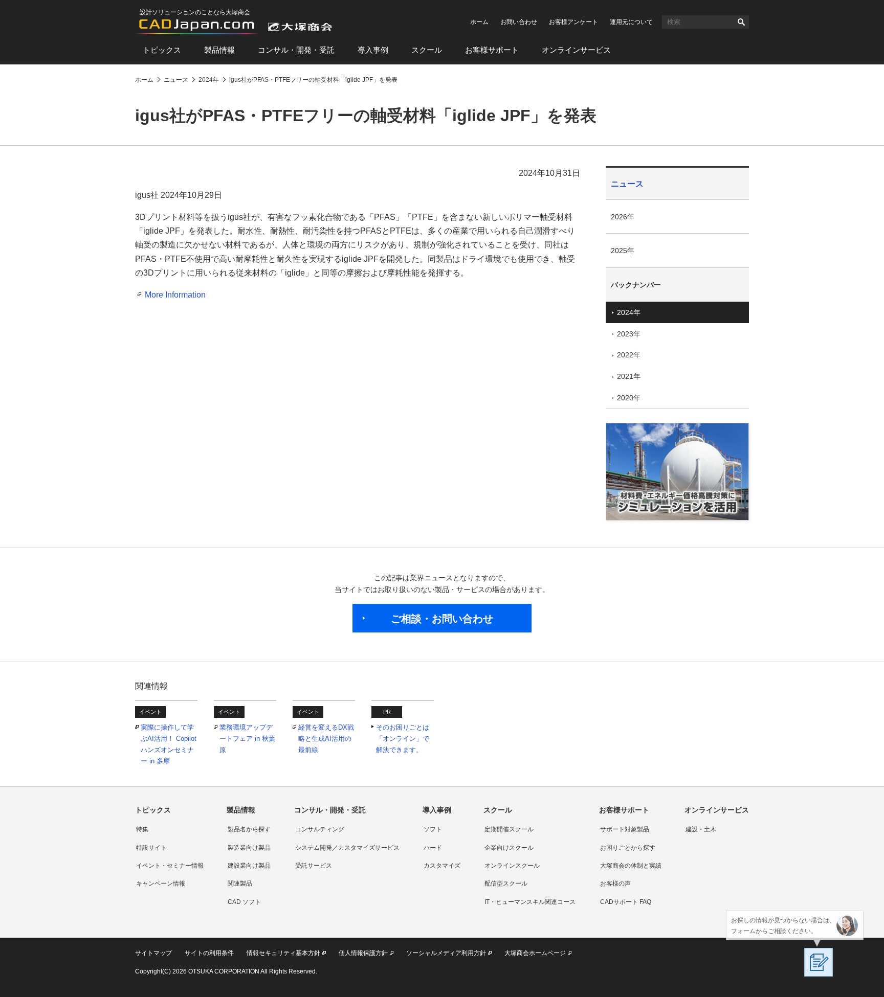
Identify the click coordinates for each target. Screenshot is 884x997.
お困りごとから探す (627, 847)
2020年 (628, 398)
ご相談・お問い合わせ (442, 618)
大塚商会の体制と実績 (630, 865)
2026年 (622, 217)
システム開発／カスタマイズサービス (347, 847)
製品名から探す (249, 829)
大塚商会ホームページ (535, 953)
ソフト (433, 829)
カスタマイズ (442, 865)
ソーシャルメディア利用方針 (446, 953)
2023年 (628, 334)
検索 (741, 22)
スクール (426, 50)
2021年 (628, 376)
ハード (433, 847)
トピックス (162, 50)
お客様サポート (492, 50)
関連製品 (240, 883)
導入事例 (373, 50)
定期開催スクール (509, 829)
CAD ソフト (244, 901)
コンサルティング (319, 829)
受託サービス (313, 865)
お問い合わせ (518, 22)
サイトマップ (153, 953)
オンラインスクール (512, 865)
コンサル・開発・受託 (296, 50)
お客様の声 (615, 883)
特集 (142, 829)
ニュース (627, 183)
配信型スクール (505, 883)
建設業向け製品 (249, 865)
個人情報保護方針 (363, 953)
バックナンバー (636, 285)
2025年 (622, 250)
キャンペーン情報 (160, 883)
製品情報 (219, 50)
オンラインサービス (576, 50)
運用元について (631, 22)
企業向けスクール (509, 847)
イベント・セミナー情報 (170, 865)
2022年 (628, 355)
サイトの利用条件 (209, 953)
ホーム (479, 22)
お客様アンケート (573, 22)
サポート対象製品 (624, 829)
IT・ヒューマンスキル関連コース (530, 901)
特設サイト (151, 847)
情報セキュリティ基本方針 (283, 953)
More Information (175, 294)
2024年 (628, 312)
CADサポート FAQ (625, 901)
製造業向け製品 (249, 847)
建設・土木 (701, 829)
